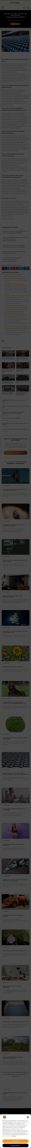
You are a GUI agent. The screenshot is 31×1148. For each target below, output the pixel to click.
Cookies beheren (15, 1145)
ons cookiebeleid (6, 1136)
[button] (28, 1117)
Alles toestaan (15, 1141)
